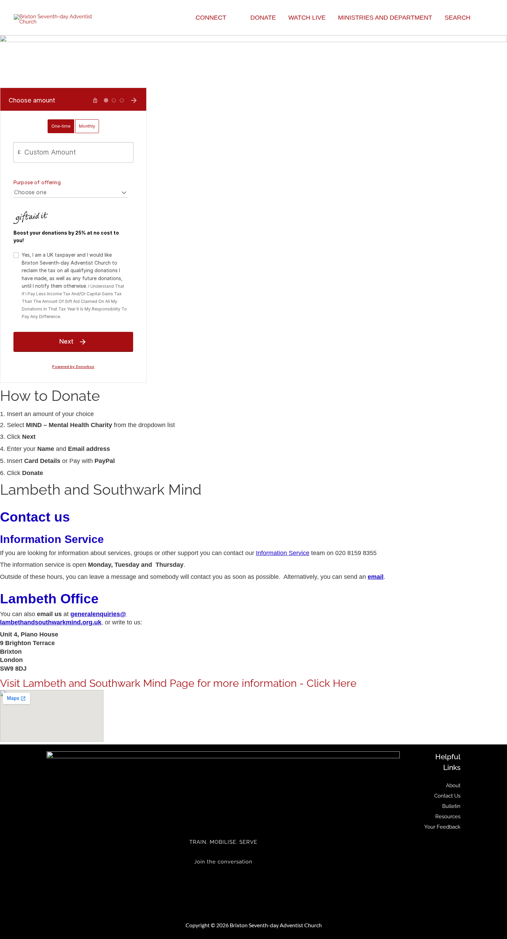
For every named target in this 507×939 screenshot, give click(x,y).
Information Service (282, 553)
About (453, 785)
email (376, 576)
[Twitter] (223, 876)
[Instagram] (223, 891)
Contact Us (447, 796)
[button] (229, 17)
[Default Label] (223, 886)
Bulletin (451, 806)
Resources (447, 816)
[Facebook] (223, 881)
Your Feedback (442, 827)
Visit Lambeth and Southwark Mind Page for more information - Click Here (178, 683)
